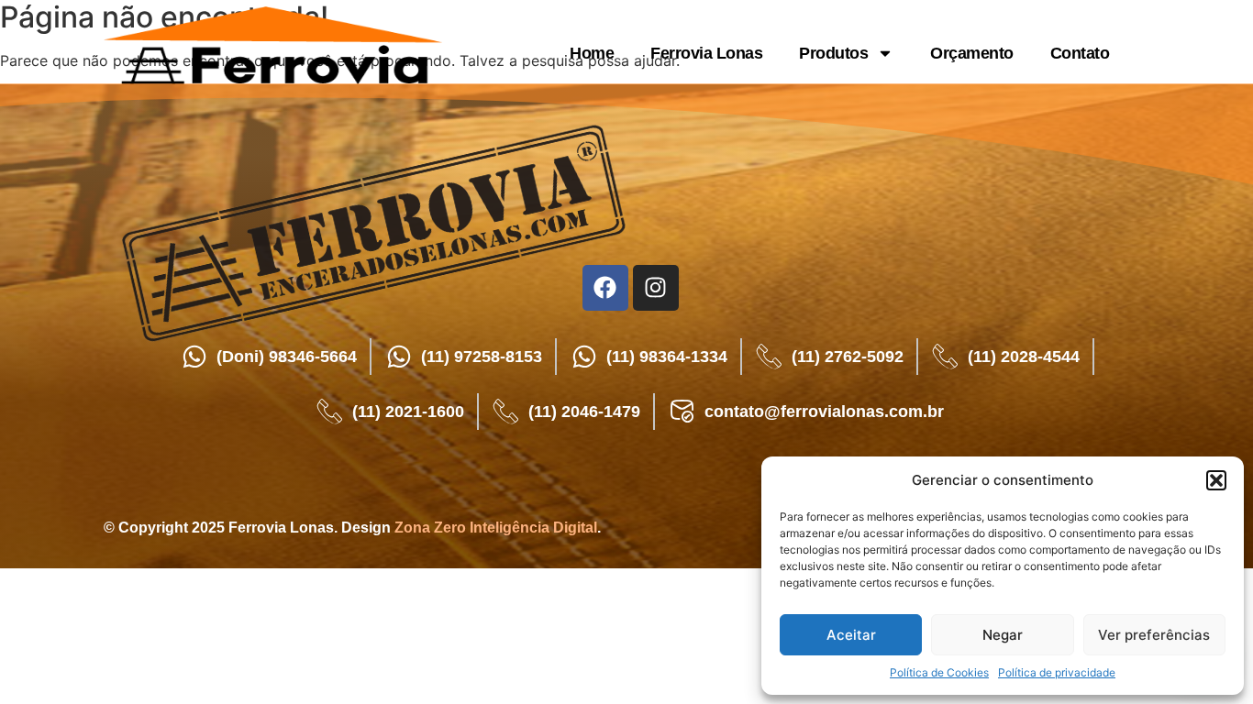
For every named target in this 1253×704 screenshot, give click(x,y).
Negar (1002, 635)
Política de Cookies (939, 672)
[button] (1216, 480)
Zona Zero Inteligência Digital (495, 527)
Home (592, 53)
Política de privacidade (1056, 672)
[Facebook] (605, 288)
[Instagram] (656, 288)
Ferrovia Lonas (706, 53)
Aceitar (851, 635)
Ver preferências (1154, 635)
